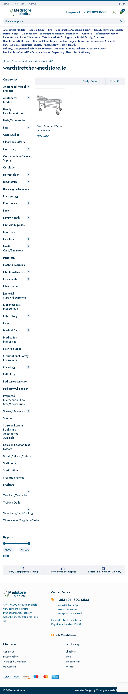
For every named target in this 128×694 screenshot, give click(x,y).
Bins (5, 128)
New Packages (12, 349)
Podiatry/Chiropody (16, 389)
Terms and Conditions (14, 661)
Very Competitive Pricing (23, 571)
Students (8, 485)
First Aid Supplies (14, 225)
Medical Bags (11, 330)
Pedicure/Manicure (15, 382)
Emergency (10, 203)
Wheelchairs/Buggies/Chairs (21, 520)
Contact (32, 3)
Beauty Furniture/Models (14, 111)
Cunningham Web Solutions (110, 690)
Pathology (9, 374)
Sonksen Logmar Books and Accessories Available (13, 432)
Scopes (7, 418)
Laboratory (10, 316)
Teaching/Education (15, 495)
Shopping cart (73, 661)
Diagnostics (10, 182)
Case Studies (11, 135)
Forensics (9, 232)
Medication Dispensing (10, 340)
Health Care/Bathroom (13, 248)
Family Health (11, 218)
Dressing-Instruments (16, 189)
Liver (6, 323)
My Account (19, 3)
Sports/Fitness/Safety (17, 456)
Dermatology (11, 175)
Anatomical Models (10, 100)
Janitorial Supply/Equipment (14, 296)
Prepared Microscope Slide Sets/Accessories (14, 400)
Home (6, 3)
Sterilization (10, 470)
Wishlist (70, 666)
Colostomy (10, 149)
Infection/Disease (14, 272)
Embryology (10, 196)
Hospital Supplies (14, 265)
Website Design (83, 690)
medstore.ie (18, 690)
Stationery (9, 463)
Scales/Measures (14, 411)
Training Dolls (11, 503)
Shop (68, 656)
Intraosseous (11, 286)
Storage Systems (13, 478)
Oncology (9, 367)
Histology (9, 258)
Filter (6, 556)
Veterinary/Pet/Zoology (18, 513)
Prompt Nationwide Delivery (104, 571)
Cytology (9, 168)
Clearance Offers (14, 142)
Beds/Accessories (14, 120)
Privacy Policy (10, 656)
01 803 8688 (97, 12)
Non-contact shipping (63, 571)
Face (6, 211)
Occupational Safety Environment (16, 358)
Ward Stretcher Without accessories (49, 128)
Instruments (10, 279)
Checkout (71, 651)
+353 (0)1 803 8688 (73, 599)
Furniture (8, 239)
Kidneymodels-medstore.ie (12, 307)
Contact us (8, 651)
